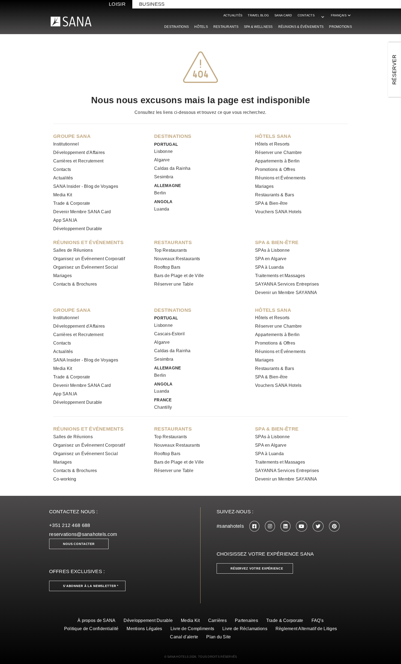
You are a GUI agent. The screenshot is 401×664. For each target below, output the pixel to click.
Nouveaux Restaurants (177, 258)
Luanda (161, 209)
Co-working (64, 479)
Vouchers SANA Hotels (278, 211)
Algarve (162, 160)
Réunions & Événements (301, 27)
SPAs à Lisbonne (272, 250)
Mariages (264, 186)
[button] (322, 14)
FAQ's (318, 620)
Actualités (233, 15)
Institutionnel (66, 144)
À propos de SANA (96, 620)
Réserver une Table (173, 284)
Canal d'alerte (184, 637)
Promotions (340, 27)
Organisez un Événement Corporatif (89, 258)
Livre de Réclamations (244, 628)
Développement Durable (77, 228)
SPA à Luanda (269, 267)
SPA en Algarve (270, 258)
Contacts (306, 15)
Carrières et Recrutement (78, 161)
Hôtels (201, 27)
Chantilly (163, 407)
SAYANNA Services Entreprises (287, 284)
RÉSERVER (394, 70)
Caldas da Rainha (172, 168)
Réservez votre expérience (257, 568)
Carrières (217, 620)
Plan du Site (218, 637)
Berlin (160, 193)
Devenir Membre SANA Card (82, 211)
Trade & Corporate (71, 203)
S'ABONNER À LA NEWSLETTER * (90, 586)
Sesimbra (163, 176)
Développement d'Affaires (79, 152)
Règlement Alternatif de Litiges (306, 628)
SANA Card (283, 15)
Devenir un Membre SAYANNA (286, 292)
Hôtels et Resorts (272, 144)
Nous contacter (79, 544)
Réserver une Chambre (278, 152)
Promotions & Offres (275, 169)
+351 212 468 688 (69, 525)
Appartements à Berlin (277, 161)
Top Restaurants (170, 250)
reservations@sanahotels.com (83, 534)
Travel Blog (258, 15)
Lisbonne (163, 151)
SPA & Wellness (258, 27)
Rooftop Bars (167, 267)
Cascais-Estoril (169, 333)
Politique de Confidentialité (91, 628)
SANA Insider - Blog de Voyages (85, 186)
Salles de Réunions (73, 250)
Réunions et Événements (280, 178)
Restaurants (225, 27)
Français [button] (341, 15)
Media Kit (62, 194)
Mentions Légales (144, 628)
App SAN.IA (65, 220)
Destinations (176, 27)
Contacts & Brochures (75, 284)
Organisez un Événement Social (85, 267)
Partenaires (246, 620)
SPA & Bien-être (271, 203)
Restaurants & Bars (274, 194)
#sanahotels (230, 526)
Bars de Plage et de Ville (179, 275)
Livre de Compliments (192, 628)
